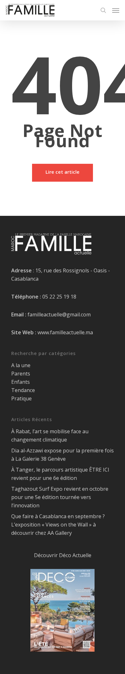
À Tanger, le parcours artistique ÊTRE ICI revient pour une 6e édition (60, 473)
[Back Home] (62, 173)
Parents (20, 373)
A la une (20, 365)
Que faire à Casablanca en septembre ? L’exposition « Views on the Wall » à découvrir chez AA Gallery (58, 524)
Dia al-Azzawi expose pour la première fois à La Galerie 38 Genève (62, 454)
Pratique (21, 398)
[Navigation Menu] (115, 10)
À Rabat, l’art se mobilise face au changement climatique (49, 435)
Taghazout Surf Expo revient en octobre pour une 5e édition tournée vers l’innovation (59, 497)
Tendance (23, 390)
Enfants (20, 381)
